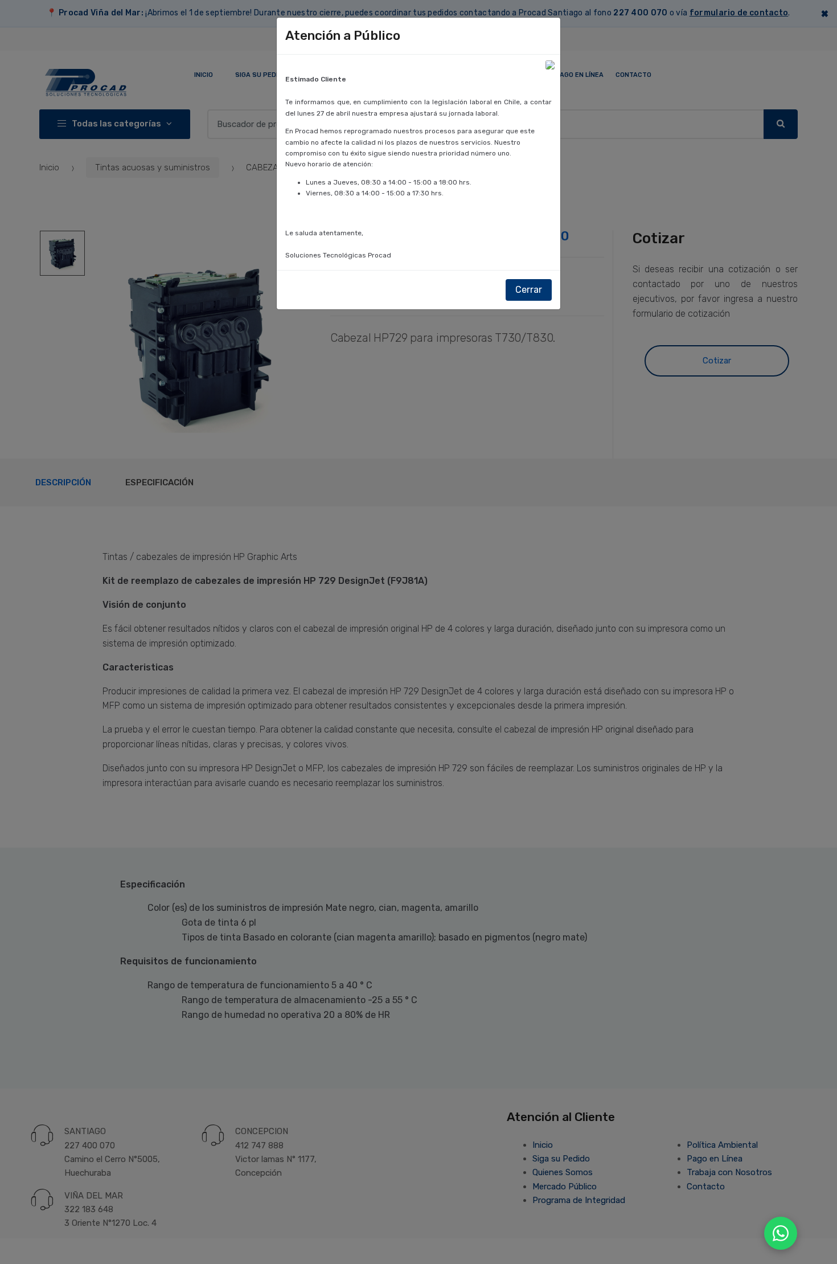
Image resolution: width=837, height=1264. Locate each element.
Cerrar (528, 289)
